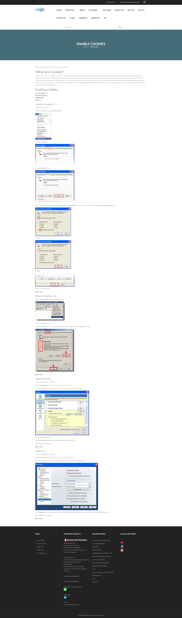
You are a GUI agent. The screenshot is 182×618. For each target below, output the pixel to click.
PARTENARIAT (96, 575)
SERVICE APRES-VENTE (99, 566)
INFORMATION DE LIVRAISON (101, 556)
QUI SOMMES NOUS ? (99, 543)
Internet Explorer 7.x (41, 93)
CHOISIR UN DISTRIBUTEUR (101, 540)
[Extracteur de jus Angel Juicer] (40, 8)
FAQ (93, 579)
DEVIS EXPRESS (97, 550)
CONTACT (95, 582)
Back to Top (38, 291)
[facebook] (134, 546)
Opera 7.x (38, 100)
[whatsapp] (65, 589)
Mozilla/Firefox (39, 98)
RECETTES (40, 547)
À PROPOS (95, 547)
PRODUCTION (41, 543)
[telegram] (65, 597)
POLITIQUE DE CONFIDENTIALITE (103, 572)
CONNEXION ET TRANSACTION (102, 553)
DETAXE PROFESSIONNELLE (101, 563)
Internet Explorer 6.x (41, 95)
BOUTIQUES (41, 540)
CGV (93, 569)
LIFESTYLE (40, 550)
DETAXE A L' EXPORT (98, 559)
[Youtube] (134, 542)
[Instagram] (134, 550)
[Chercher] (120, 27)
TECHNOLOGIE (42, 553)
